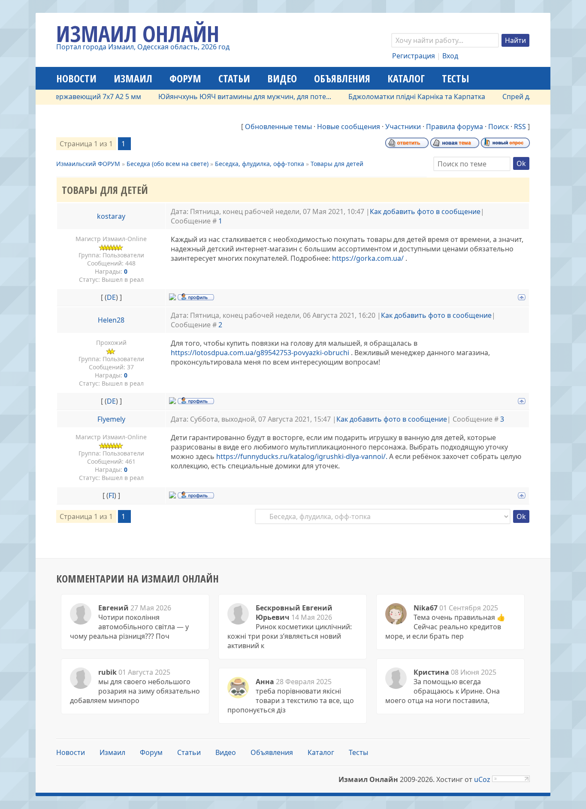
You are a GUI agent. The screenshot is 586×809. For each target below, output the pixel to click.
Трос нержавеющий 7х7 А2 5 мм (74, 96)
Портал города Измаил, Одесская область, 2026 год (143, 46)
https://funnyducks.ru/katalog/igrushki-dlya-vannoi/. (301, 456)
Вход (450, 55)
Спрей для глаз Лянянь (527, 96)
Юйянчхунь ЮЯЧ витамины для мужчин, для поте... (231, 96)
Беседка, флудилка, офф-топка (259, 164)
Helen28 (111, 320)
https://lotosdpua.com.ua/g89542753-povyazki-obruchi (260, 352)
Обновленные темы (278, 126)
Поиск (498, 126)
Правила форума (454, 126)
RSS (520, 126)
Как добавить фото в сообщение (425, 211)
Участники (403, 126)
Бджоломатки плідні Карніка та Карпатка (403, 96)
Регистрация (413, 55)
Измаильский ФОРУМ (88, 164)
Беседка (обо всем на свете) (167, 164)
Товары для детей (337, 164)
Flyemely (111, 419)
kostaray (111, 216)
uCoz (482, 779)
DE (111, 297)
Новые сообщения (348, 126)
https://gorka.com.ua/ (368, 258)
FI (111, 495)
